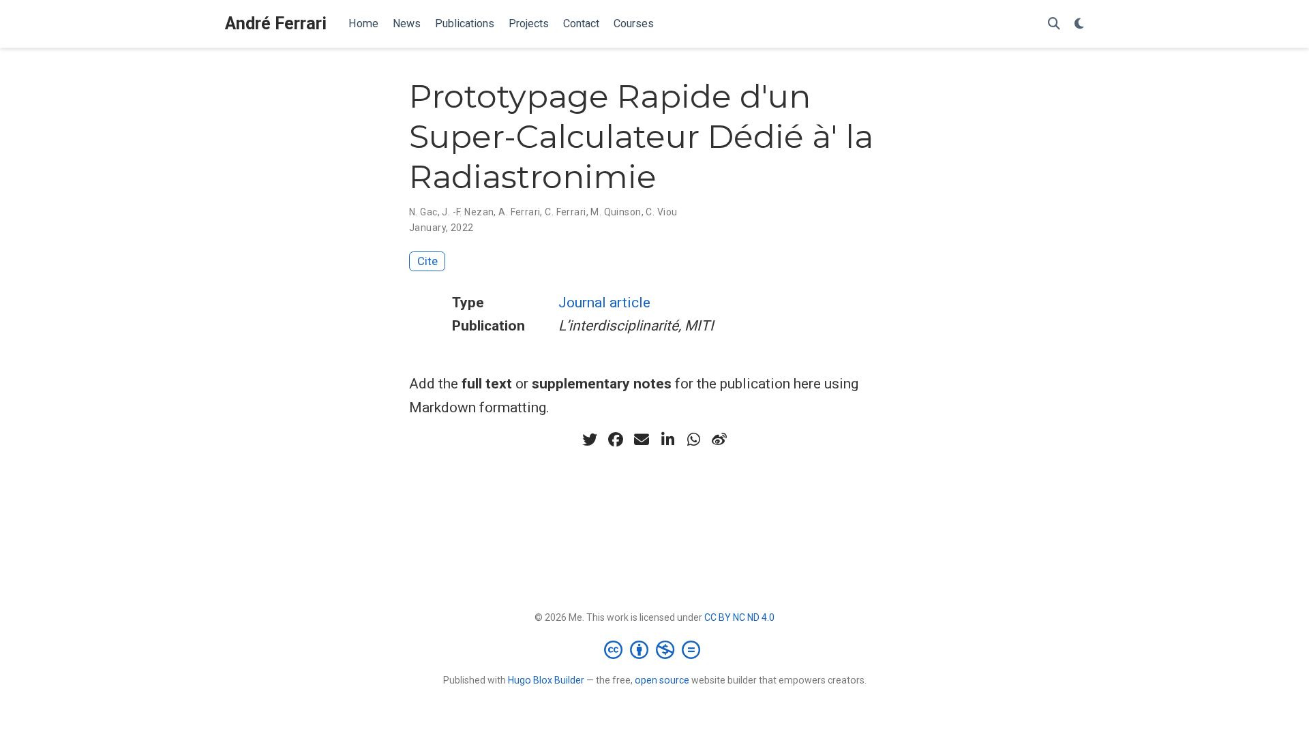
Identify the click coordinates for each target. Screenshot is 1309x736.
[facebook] (615, 439)
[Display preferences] (1079, 24)
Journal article (604, 302)
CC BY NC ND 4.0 (739, 617)
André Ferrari (276, 23)
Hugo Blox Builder (546, 680)
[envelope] (641, 439)
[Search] (1054, 24)
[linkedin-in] (667, 439)
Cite (427, 261)
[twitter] (590, 439)
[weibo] (719, 439)
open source (662, 680)
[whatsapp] (693, 439)
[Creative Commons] (655, 649)
